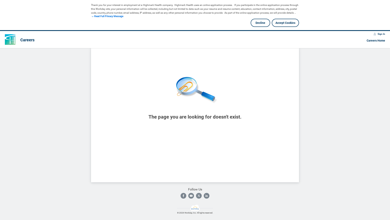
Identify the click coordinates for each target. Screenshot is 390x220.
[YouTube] (191, 196)
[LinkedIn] (206, 196)
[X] (199, 196)
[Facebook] (183, 196)
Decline (260, 22)
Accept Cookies (285, 22)
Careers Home (376, 40)
